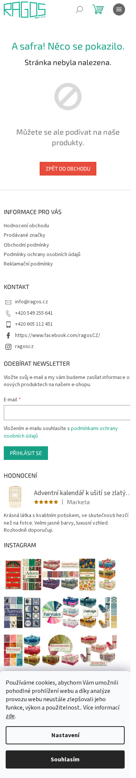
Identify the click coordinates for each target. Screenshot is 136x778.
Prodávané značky (24, 235)
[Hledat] (79, 9)
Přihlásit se (26, 453)
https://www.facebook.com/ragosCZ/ (57, 335)
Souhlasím (65, 759)
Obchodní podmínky (26, 245)
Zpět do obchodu (68, 168)
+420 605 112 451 (34, 324)
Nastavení (65, 735)
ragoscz (24, 346)
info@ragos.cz (31, 302)
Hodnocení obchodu (26, 226)
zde (10, 716)
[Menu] (119, 9)
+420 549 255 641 (34, 313)
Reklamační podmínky (28, 264)
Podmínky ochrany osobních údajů (42, 254)
